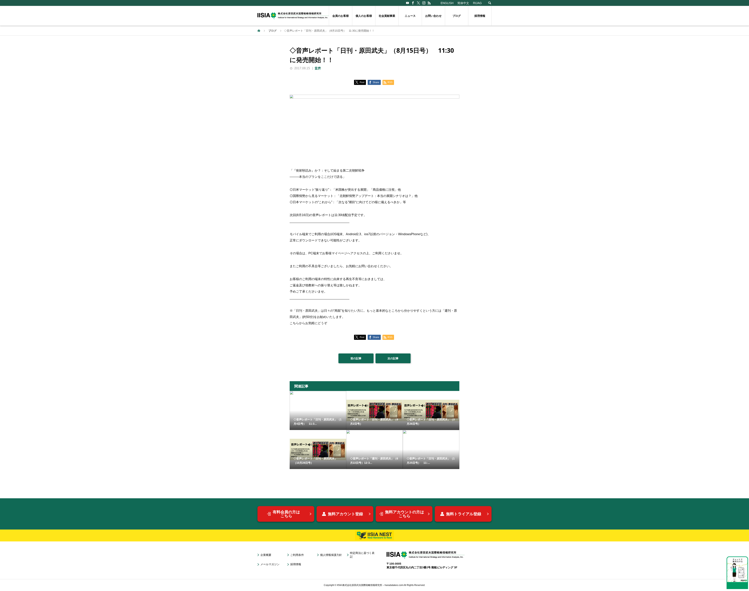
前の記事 (356, 358)
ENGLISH (447, 3)
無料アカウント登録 (345, 514)
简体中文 (463, 3)
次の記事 (393, 358)
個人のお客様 (364, 15)
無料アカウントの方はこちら (404, 514)
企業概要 (265, 554)
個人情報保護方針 (331, 554)
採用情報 (479, 15)
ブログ (457, 15)
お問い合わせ (433, 15)
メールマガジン (270, 564)
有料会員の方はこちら (286, 514)
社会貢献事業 (387, 15)
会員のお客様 (340, 15)
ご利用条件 (297, 554)
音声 (318, 68)
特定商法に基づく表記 (362, 554)
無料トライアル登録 (463, 514)
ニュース (410, 15)
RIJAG (477, 3)
